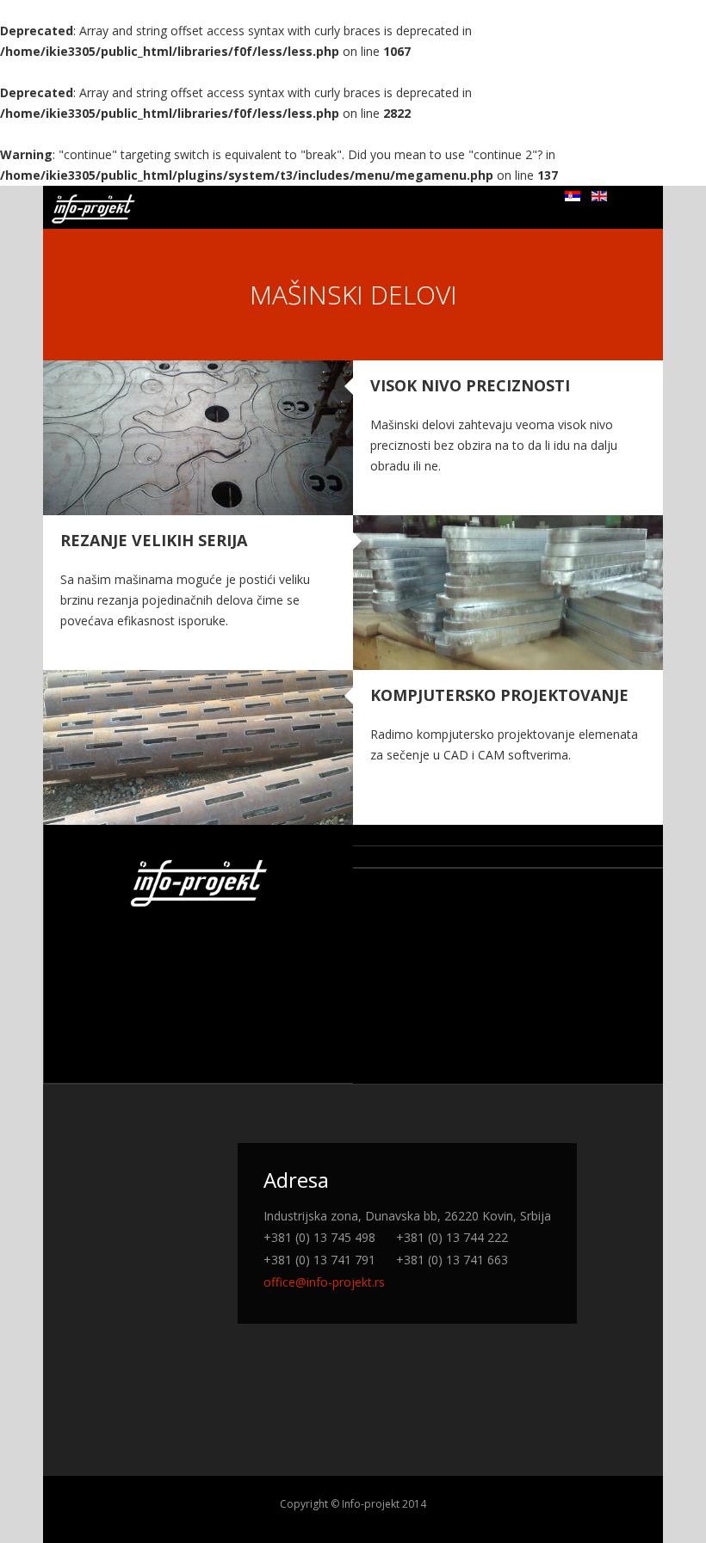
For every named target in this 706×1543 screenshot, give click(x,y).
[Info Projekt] (93, 209)
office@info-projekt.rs (324, 1282)
